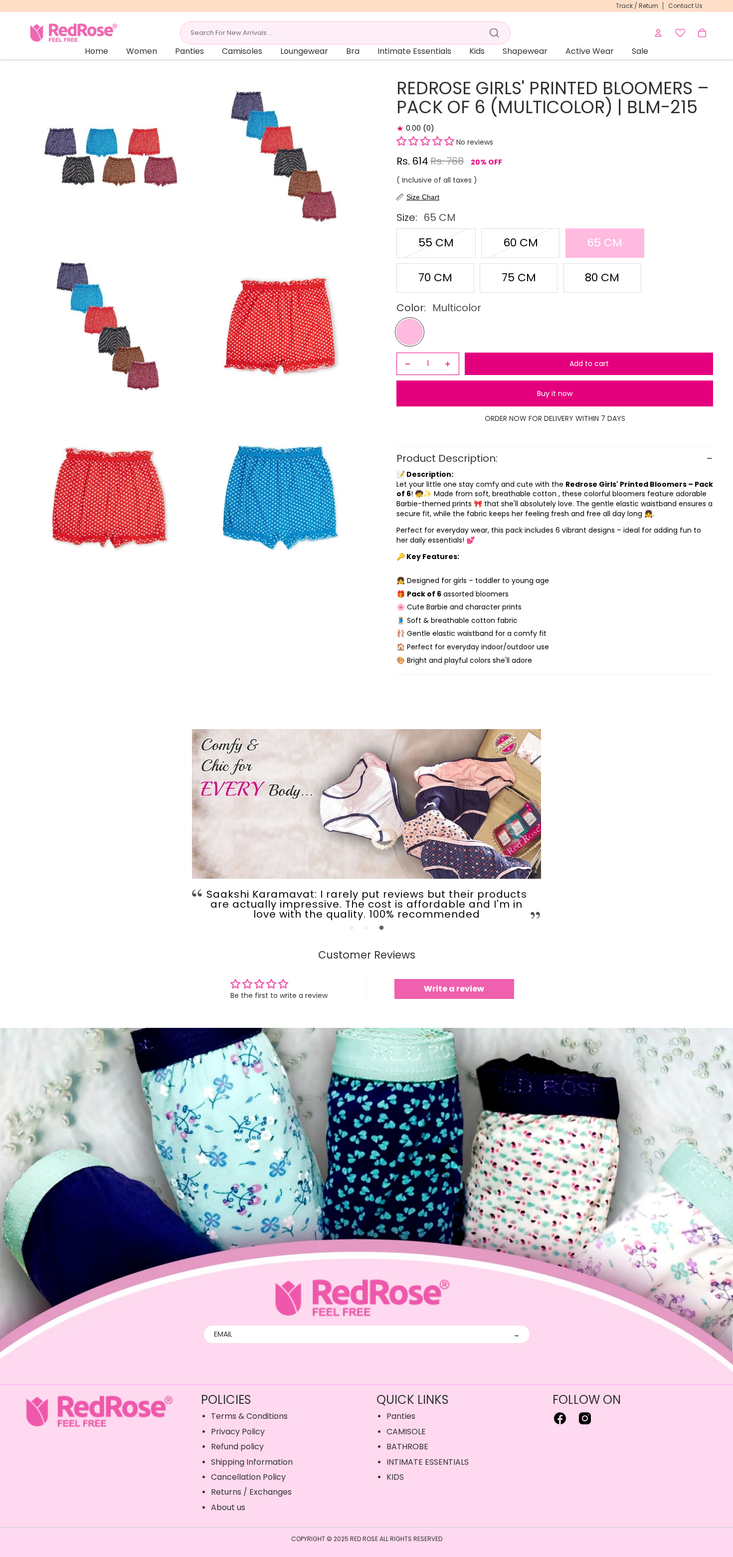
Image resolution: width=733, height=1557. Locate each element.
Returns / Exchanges (251, 1492)
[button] (425, 142)
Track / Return (637, 5)
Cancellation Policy (248, 1477)
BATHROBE (407, 1446)
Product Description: (448, 458)
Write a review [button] (454, 988)
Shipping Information (252, 1462)
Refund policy (237, 1446)
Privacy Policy (238, 1431)
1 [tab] (352, 928)
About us (228, 1507)
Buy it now (554, 393)
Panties (400, 1416)
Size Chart (422, 197)
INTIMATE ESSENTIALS (427, 1462)
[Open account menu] (658, 33)
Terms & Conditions (249, 1416)
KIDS (395, 1477)
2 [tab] (366, 928)
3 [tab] (381, 928)
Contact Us (685, 5)
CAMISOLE (406, 1431)
